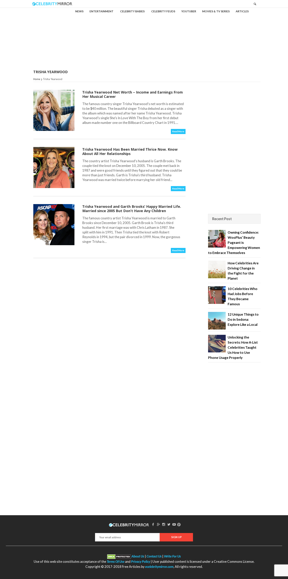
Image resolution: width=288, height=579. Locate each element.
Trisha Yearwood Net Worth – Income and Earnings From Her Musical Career (132, 94)
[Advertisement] (144, 36)
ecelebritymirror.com (159, 567)
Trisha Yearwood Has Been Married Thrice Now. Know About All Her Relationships (130, 151)
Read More (178, 131)
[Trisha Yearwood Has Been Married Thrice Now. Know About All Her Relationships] (53, 167)
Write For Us (172, 556)
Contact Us (154, 556)
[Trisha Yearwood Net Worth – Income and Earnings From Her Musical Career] (53, 110)
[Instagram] (163, 524)
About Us (137, 556)
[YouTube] (174, 524)
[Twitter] (169, 524)
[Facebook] (153, 524)
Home (36, 79)
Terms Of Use (115, 561)
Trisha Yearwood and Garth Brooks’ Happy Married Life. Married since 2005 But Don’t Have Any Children (131, 208)
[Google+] (158, 524)
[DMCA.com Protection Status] (119, 556)
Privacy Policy (140, 561)
